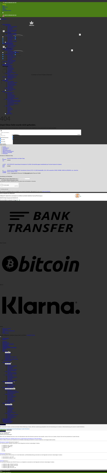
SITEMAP (4, 348)
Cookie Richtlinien (25, 428)
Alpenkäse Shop (11, 83)
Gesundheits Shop (11, 82)
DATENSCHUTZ (6, 346)
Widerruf (9, 110)
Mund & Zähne (10, 56)
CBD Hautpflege (11, 31)
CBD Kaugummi (11, 34)
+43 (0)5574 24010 (31, 335)
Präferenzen (8, 438)
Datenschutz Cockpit (4, 428)
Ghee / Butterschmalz (12, 52)
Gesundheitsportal (11, 96)
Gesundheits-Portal (6, 10)
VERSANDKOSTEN (6, 420)
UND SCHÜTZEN (6, 64)
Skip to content (3, 0)
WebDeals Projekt (11, 89)
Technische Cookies (4, 442)
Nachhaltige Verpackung (12, 98)
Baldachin (9, 67)
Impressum (9, 108)
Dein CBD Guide (11, 37)
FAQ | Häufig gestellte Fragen (13, 100)
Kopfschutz (9, 71)
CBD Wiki (9, 39)
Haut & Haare (10, 55)
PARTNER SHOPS (9, 88)
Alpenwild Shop (10, 84)
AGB (8, 111)
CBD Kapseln (10, 27)
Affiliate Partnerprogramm (8, 151)
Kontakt (9, 107)
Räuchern (9, 78)
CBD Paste (9, 29)
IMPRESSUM (5, 333)
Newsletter (9, 93)
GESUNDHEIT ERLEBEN (7, 387)
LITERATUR (8, 73)
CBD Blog (9, 40)
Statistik (12, 438)
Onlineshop (2, 453)
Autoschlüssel (10, 69)
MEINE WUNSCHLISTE (7, 421)
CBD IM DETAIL (8, 35)
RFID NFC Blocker (11, 72)
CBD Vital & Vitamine (12, 30)
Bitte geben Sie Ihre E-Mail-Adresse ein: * (9, 178)
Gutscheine (4, 149)
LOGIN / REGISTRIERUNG (8, 330)
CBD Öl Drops (10, 26)
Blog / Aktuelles (10, 94)
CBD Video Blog (11, 41)
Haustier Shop (10, 85)
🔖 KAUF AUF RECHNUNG (9, 2)
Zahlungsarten (10, 104)
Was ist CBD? (10, 36)
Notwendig (2, 438)
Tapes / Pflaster (10, 60)
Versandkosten (10, 102)
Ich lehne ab (9, 430)
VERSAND (4, 329)
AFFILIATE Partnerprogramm (13, 101)
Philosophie (5, 153)
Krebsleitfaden (10, 75)
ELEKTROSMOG (9, 65)
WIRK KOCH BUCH (11, 74)
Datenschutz (10, 109)
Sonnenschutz (10, 58)
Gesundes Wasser (11, 53)
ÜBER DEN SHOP (9, 99)
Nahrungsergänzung (11, 51)
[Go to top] (0, 336)
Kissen (8, 62)
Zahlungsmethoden (6, 150)
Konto (3, 8)
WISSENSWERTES (9, 92)
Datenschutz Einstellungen (15, 428)
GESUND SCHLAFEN (10, 61)
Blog (3, 5)
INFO (3, 91)
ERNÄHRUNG (8, 50)
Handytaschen (10, 68)
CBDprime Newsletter (7, 152)
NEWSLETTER (5, 342)
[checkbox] (21, 37)
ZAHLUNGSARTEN (6, 419)
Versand (4, 9)
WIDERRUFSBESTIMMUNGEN (9, 347)
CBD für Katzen (10, 46)
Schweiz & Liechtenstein (12, 103)
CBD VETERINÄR (6, 43)
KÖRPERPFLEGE (9, 54)
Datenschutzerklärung (46, 191)
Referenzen (5, 7)
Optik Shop (9, 87)
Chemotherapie (10, 77)
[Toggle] (8, 351)
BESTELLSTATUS (6, 328)
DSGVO (2, 460)
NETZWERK (5, 80)
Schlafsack (9, 70)
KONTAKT (4, 341)
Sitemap (9, 112)
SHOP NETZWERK (9, 81)
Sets (8, 59)
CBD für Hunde (10, 45)
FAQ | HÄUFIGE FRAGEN (8, 344)
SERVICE (7, 106)
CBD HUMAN (5, 24)
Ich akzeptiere (3, 430)
